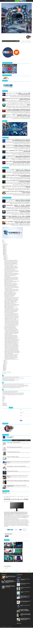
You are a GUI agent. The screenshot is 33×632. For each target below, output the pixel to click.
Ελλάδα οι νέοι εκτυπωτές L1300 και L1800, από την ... (11, 321)
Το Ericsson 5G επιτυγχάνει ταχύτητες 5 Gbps (10, 285)
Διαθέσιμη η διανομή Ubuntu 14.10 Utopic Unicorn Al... (11, 355)
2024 (5, 246)
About (3, 240)
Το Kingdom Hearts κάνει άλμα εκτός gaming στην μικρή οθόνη (10, 391)
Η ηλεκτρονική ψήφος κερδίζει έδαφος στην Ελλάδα (10, 300)
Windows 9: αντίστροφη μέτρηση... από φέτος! (10, 292)
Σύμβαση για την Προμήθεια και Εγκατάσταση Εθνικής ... (11, 345)
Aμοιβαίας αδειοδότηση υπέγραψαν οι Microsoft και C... (11, 337)
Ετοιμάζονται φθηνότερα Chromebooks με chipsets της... (11, 308)
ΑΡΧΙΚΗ (3, 396)
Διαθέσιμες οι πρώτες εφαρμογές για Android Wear (10, 341)
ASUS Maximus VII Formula (7, 282)
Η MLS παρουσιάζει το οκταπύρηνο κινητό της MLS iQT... (11, 287)
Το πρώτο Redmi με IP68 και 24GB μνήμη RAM (8, 380)
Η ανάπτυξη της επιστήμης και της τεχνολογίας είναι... (11, 333)
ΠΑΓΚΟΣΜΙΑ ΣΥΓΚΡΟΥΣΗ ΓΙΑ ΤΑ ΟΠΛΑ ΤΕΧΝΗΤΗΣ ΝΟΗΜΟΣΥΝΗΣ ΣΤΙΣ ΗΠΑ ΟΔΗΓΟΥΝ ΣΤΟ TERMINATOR (18, 216)
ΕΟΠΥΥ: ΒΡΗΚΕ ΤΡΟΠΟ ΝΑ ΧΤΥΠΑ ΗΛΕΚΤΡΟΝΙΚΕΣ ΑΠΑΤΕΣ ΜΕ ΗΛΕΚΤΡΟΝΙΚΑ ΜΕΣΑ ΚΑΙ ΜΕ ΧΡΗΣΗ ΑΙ (18, 162)
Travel (3, 401)
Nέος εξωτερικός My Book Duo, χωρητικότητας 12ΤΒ (10, 278)
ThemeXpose (10, 626)
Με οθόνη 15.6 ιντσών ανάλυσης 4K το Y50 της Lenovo (11, 305)
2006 (4, 370)
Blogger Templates (3, 626)
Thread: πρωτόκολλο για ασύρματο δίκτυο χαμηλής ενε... (11, 299)
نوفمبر (6, 256)
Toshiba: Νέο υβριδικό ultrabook (8, 353)
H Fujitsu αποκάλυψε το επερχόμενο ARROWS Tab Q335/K (11, 304)
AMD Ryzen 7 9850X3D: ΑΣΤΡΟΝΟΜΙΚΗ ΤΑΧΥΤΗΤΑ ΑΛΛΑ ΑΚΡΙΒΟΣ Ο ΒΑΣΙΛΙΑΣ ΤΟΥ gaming (18, 115)
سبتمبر (6, 257)
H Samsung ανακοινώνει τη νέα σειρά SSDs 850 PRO (11, 344)
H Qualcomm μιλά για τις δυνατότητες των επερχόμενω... (11, 289)
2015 (5, 253)
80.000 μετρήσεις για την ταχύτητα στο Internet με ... (10, 347)
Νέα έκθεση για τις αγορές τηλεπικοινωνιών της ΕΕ (10, 274)
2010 (5, 367)
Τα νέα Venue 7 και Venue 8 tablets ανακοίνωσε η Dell (11, 313)
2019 (5, 250)
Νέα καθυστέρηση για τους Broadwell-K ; (9, 295)
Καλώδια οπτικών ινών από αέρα (8, 272)
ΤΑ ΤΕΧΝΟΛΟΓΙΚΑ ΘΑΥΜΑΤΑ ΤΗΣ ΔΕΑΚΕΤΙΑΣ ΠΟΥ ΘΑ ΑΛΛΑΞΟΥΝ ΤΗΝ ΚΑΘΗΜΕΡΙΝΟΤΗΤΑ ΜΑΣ (25, 619)
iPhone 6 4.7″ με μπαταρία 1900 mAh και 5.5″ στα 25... (11, 325)
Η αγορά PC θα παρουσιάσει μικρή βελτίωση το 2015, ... (11, 330)
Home (21, 626)
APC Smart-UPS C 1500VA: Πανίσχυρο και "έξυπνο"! (11, 264)
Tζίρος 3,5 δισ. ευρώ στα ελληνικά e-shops (9, 358)
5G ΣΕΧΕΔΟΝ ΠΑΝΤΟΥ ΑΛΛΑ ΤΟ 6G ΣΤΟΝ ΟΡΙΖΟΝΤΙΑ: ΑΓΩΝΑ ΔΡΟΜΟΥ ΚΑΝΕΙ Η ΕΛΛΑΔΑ (10, 586)
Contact (3, 241)
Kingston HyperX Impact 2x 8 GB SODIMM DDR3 (10, 263)
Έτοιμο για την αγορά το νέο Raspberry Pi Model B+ (10, 311)
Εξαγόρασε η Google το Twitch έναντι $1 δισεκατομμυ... (11, 271)
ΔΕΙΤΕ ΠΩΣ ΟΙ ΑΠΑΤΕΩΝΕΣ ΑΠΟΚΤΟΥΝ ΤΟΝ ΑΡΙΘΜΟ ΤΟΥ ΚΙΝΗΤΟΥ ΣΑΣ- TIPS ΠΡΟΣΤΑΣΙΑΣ (25, 610)
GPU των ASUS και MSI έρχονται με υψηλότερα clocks (25, 583)
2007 (5, 369)
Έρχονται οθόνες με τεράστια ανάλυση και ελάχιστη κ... (11, 320)
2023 (5, 247)
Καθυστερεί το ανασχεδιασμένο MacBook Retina (10, 293)
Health (3, 400)
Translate (8, 493)
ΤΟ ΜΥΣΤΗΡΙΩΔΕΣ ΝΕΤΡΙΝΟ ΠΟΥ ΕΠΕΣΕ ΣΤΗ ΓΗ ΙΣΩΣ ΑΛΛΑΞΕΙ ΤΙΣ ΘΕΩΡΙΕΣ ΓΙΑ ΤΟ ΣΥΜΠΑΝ (18, 222)
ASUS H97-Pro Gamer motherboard (8, 307)
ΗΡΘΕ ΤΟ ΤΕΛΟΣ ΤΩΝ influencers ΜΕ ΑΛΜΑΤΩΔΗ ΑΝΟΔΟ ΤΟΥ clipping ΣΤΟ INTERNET (10, 577)
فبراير (5, 363)
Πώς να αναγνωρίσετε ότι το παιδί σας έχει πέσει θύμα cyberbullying (25, 601)
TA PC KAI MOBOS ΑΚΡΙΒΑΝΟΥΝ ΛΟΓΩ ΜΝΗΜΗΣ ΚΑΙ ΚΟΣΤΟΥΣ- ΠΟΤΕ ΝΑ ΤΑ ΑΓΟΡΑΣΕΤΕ (18, 170)
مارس (5, 362)
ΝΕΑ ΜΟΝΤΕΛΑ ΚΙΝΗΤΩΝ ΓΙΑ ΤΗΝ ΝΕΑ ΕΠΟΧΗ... (10, 268)
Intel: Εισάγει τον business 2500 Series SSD (10, 275)
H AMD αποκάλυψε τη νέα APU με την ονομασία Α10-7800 (11, 351)
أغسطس (6, 258)
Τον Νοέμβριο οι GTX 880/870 (8, 288)
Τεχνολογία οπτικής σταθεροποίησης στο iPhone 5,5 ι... (11, 354)
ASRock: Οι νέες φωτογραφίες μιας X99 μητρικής (10, 260)
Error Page (30, 626)
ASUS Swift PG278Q (7, 276)
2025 (5, 245)
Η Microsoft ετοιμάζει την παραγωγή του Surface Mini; (11, 329)
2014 (5, 254)
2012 (5, 365)
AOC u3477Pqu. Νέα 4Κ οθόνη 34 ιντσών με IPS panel (11, 279)
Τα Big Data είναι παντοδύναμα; (8, 334)
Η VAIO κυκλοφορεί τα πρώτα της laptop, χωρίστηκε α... (11, 349)
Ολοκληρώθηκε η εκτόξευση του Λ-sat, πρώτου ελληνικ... (11, 318)
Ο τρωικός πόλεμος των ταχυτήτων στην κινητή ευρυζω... (11, 322)
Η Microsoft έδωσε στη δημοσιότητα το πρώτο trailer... (11, 267)
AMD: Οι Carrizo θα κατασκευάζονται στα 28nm (10, 301)
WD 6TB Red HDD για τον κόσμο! (8, 280)
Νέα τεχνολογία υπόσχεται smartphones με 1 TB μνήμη (11, 270)
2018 (5, 251)
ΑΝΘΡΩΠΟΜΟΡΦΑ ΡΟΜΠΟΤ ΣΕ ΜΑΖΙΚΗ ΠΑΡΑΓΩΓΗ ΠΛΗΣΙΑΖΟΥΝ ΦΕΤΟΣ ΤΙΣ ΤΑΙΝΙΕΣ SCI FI (18, 206)
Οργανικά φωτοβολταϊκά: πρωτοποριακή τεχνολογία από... (11, 340)
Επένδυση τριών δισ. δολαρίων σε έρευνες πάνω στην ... (11, 316)
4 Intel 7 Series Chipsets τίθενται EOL (9, 312)
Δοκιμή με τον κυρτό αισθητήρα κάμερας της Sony (10, 328)
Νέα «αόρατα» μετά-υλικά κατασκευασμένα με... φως (11, 262)
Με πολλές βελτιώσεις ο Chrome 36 (8, 296)
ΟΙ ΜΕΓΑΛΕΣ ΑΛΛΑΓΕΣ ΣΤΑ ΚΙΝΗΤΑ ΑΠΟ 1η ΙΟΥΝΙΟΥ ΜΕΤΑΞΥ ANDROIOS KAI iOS (25, 615)
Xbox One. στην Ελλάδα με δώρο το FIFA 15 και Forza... (11, 350)
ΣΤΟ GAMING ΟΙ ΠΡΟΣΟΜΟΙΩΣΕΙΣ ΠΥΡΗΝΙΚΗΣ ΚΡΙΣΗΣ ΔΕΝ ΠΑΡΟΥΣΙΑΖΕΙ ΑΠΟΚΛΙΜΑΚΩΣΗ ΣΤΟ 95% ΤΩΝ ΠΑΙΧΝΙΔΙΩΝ (18, 110)
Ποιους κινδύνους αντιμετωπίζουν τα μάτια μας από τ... (11, 314)
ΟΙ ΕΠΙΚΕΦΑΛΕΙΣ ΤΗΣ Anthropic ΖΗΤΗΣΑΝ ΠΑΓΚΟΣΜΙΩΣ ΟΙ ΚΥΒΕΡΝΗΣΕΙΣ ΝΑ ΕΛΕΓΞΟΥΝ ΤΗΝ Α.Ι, (18, 156)
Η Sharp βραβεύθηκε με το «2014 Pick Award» (10, 303)
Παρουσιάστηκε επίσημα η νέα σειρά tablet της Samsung (11, 346)
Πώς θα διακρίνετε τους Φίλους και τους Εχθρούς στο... (11, 266)
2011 (5, 366)
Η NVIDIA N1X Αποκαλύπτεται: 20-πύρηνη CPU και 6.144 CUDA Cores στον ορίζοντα (13, 384)
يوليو (5, 259)
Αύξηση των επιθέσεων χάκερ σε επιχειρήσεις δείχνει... (11, 317)
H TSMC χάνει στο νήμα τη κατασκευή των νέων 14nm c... (11, 297)
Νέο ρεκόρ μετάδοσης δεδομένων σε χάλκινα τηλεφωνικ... (11, 315)
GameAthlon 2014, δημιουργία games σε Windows (10, 338)
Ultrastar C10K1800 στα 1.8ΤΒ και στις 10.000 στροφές (11, 309)
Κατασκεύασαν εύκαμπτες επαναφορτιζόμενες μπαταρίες (11, 284)
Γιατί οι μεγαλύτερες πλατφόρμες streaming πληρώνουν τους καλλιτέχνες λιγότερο (12, 394)
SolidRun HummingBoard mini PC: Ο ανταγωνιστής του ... (11, 342)
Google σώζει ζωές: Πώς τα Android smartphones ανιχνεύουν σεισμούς (11, 387)
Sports (3, 399)
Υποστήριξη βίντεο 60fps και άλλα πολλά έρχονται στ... (11, 359)
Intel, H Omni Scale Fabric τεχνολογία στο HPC (10, 326)
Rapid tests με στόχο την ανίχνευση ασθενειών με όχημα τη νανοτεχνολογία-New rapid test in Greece (25, 597)
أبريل (5, 361)
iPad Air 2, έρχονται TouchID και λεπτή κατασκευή (10, 336)
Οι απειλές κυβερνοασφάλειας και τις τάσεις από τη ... (11, 324)
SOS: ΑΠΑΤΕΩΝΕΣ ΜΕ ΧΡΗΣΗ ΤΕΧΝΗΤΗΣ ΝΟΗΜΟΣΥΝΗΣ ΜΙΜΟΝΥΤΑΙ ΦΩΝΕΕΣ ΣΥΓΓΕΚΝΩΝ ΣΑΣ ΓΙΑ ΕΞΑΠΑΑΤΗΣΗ (10, 581)
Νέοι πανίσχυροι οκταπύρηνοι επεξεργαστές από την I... (11, 348)
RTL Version (3, 242)
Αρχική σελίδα (4, 373)
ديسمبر (6, 255)
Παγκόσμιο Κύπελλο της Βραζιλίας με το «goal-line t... (11, 357)
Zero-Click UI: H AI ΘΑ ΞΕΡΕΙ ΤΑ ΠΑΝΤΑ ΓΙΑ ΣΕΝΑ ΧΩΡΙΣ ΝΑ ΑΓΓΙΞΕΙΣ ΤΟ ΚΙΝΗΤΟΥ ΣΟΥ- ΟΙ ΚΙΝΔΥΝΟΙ (18, 146)
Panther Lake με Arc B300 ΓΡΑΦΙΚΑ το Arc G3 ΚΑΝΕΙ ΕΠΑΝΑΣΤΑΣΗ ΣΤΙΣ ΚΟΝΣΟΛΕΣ (18, 93)
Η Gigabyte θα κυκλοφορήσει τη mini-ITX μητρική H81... (11, 332)
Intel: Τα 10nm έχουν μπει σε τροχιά (8, 291)
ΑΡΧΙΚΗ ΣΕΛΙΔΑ (4, 405)
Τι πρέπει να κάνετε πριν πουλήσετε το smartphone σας (11, 286)
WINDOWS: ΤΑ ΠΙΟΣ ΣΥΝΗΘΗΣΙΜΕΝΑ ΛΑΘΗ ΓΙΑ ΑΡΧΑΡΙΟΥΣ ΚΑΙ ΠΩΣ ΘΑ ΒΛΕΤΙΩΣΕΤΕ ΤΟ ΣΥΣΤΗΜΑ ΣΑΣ (18, 140)
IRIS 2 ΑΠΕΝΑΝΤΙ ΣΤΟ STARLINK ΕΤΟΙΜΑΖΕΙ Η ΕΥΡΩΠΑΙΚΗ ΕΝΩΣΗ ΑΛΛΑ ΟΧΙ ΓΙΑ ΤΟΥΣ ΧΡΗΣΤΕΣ (18, 200)
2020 (5, 249)
